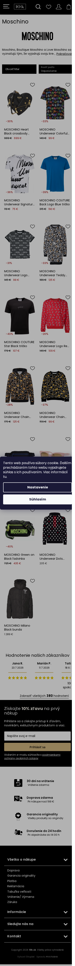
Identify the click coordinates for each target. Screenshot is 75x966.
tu (4, 476)
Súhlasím (37, 499)
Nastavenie (37, 487)
